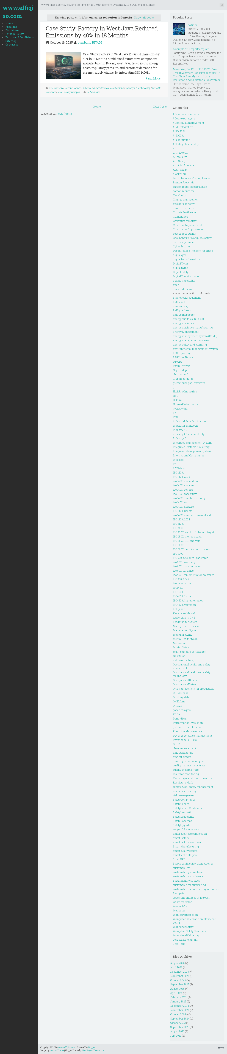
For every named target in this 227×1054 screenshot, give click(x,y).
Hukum (177, 400)
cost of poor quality (184, 233)
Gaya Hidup (180, 370)
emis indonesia (56, 88)
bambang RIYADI (90, 42)
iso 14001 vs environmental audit (192, 515)
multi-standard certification (189, 651)
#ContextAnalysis (184, 118)
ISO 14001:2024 (181, 519)
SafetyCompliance (184, 799)
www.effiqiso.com (18, 12)
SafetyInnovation (183, 812)
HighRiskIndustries (185, 391)
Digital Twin (180, 263)
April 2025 (176, 993)
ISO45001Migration (184, 604)
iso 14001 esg (180, 502)
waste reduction (182, 902)
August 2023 (177, 1031)
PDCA (176, 714)
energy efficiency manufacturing (108, 88)
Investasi (178, 459)
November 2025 (179, 976)
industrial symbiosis (185, 425)
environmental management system (195, 349)
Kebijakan (179, 609)
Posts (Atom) (64, 113)
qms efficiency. (182, 757)
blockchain (180, 174)
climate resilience (184, 208)
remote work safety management (193, 786)
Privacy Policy (14, 34)
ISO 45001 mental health (187, 536)
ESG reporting (181, 353)
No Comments (93, 92)
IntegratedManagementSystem (192, 451)
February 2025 (178, 997)
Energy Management (185, 331)
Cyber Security (181, 246)
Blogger (91, 1047)
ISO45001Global (182, 596)
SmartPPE (179, 859)
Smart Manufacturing (186, 846)
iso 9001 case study (184, 562)
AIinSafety (179, 161)
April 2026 (176, 967)
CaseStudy (179, 195)
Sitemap (10, 41)
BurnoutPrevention (184, 182)
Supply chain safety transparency (193, 863)
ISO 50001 (178, 545)
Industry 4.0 (180, 430)
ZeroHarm (179, 944)
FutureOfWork (181, 366)
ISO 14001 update (182, 511)
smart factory (181, 838)
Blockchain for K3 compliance (191, 178)
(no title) (192, 25)
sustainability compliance (189, 872)
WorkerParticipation (185, 914)
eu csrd (177, 361)
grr (174, 387)
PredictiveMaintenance (187, 731)
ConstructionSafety (184, 221)
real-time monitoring (186, 774)
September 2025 (179, 984)
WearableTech (181, 906)
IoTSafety (179, 468)
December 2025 (179, 971)
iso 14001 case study (185, 494)
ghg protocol (180, 374)
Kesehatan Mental (184, 613)
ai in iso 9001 (180, 152)
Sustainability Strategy (186, 880)
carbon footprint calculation (190, 186)
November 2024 (179, 1010)
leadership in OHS (184, 617)
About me (11, 26)
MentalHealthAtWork (185, 639)
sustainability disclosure (188, 876)
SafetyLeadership (183, 816)
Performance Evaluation (188, 722)
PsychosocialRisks (185, 740)
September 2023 (179, 1027)
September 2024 (179, 1018)
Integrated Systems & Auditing (191, 447)
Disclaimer (12, 30)
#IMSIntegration (183, 127)
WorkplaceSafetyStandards (189, 931)
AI (174, 148)
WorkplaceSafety (183, 927)
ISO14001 (178, 587)
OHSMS (177, 705)
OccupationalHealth (185, 680)
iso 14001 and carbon (185, 481)
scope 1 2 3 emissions (186, 829)
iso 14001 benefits (183, 489)
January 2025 (178, 1001)
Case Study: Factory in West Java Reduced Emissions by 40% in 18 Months (102, 31)
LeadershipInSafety (185, 622)
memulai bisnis (182, 634)
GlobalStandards (183, 378)
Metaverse (179, 643)
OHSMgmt (179, 701)
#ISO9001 (178, 135)
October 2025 (178, 980)
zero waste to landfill (185, 939)
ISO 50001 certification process (191, 549)
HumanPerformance (185, 404)
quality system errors (186, 769)
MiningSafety (181, 647)
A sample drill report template (191, 49)
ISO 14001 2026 (181, 476)
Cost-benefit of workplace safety (192, 238)
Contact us (11, 44)
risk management (184, 795)
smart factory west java (69, 92)
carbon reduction (183, 191)
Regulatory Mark (183, 782)
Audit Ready (180, 169)
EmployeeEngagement (187, 297)
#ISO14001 (179, 131)
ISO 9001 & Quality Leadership (190, 558)
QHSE (176, 744)
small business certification (190, 833)
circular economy (184, 203)
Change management (186, 199)
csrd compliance (183, 242)
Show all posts (144, 17)
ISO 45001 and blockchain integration (195, 532)
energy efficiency (183, 323)
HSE (175, 395)
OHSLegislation (182, 697)
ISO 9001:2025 (181, 579)
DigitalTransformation (187, 276)
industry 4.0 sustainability (138, 88)
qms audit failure (183, 752)
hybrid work (180, 408)
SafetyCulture (181, 804)
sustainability (181, 868)
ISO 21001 (178, 523)
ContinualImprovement (187, 225)
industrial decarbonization (189, 421)
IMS (175, 417)
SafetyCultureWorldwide (188, 808)
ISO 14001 (178, 472)
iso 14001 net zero (183, 506)
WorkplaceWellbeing (186, 935)
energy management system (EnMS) (195, 336)
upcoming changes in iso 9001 (191, 897)
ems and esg (180, 306)
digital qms (180, 255)
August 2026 (177, 963)
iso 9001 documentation (187, 566)
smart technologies (185, 855)
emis (176, 285)
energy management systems (191, 340)
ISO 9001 (178, 553)
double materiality (184, 280)
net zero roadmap (183, 660)
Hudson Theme (57, 1050)
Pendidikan (180, 718)
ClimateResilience (184, 212)
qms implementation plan (189, 761)
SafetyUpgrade (181, 825)
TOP (222, 1048)
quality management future (189, 765)
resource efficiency (184, 791)
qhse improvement (184, 748)
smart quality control (185, 850)
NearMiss (179, 656)
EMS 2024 (179, 302)
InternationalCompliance (188, 455)
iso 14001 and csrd (184, 485)
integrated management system (192, 442)
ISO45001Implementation (188, 600)
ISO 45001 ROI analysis (186, 540)
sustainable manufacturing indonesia (196, 889)
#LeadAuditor (181, 139)
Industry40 (179, 438)
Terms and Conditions (19, 37)
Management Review (186, 626)
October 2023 (178, 1022)
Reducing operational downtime (192, 778)
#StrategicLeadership (186, 144)
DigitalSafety (180, 272)
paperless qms (182, 710)
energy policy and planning (190, 344)
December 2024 (179, 1005)
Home (9, 23)
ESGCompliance (183, 357)
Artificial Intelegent (184, 165)
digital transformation (186, 259)
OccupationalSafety (184, 684)
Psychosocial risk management (192, 735)
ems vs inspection (184, 314)
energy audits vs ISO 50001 (189, 319)
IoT (175, 464)
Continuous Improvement (188, 229)
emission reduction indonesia (78, 88)
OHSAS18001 (180, 693)
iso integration (182, 583)
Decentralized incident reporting (193, 250)
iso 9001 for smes (183, 570)
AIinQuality (180, 157)
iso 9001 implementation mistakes (193, 575)
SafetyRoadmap (182, 821)
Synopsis (178, 893)
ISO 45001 (178, 528)
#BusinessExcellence (186, 114)
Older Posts (160, 106)
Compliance (180, 216)
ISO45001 (178, 592)
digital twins (180, 267)
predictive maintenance (187, 727)
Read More (153, 78)
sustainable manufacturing (189, 885)
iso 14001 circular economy (189, 498)
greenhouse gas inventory (189, 383)
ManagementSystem (185, 630)
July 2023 (175, 1035)
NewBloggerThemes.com (93, 1050)
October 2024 (178, 1014)
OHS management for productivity (193, 688)
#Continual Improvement (188, 122)
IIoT (175, 412)
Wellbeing (179, 910)
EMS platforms (182, 310)
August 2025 (177, 988)
